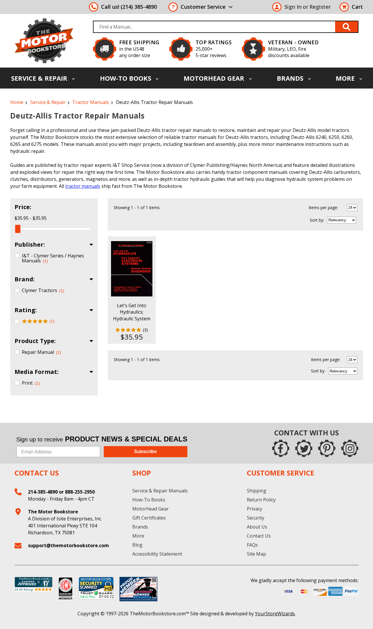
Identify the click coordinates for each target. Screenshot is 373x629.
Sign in (293, 6)
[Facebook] (280, 448)
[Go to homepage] (44, 40)
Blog (137, 545)
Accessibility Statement (157, 554)
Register (320, 6)
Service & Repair (40, 78)
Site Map (256, 554)
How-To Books (126, 78)
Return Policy (261, 500)
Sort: (317, 220)
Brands (291, 78)
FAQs (252, 545)
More (346, 78)
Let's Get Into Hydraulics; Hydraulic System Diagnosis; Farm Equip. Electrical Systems (131, 321)
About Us (257, 527)
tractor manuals (82, 186)
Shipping (256, 490)
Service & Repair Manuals (160, 490)
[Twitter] (303, 448)
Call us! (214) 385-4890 (129, 6)
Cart (357, 6)
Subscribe (145, 451)
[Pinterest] (326, 448)
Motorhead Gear (215, 78)
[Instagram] (349, 448)
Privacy (254, 509)
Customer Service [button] (203, 6)
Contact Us (259, 536)
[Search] (346, 27)
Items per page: (323, 207)
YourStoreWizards (275, 613)
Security (255, 518)
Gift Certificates (149, 518)
